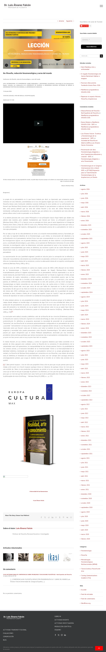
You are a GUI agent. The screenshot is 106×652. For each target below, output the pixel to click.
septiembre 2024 (86, 292)
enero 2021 (85, 489)
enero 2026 (85, 221)
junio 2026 (84, 198)
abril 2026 (84, 207)
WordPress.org (85, 603)
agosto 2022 (85, 404)
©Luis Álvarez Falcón (38, 500)
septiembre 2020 (86, 507)
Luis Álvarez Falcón (24, 528)
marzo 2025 (85, 265)
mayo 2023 (84, 364)
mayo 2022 (84, 418)
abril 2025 (84, 261)
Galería (23, 560)
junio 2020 (84, 521)
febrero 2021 (85, 485)
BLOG (5, 640)
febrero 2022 (85, 431)
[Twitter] (58, 635)
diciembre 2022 (86, 386)
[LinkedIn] (65, 635)
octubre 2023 (85, 342)
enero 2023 (85, 382)
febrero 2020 (85, 539)
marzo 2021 (85, 480)
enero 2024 (85, 328)
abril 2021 (84, 476)
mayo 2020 (84, 525)
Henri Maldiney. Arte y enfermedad (8, 559)
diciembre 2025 (86, 225)
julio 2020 (84, 516)
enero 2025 (85, 274)
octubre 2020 (85, 503)
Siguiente (69, 21)
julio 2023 (84, 355)
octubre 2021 (85, 449)
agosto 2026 (85, 189)
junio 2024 (84, 306)
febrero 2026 (85, 216)
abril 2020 (84, 530)
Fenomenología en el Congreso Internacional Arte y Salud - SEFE (91, 168)
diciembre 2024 (86, 279)
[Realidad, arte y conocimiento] (38, 409)
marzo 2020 (85, 534)
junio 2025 (84, 252)
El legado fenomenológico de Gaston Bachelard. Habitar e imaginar (23, 557)
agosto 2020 (85, 512)
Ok (99, 648)
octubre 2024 (85, 288)
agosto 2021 (85, 458)
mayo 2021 (84, 472)
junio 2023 (84, 360)
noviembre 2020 (86, 498)
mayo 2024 (84, 310)
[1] (4, 365)
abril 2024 (84, 315)
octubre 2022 (85, 395)
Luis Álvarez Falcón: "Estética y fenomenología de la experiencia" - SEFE (91, 136)
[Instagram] (62, 635)
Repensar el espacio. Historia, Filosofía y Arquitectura (68, 558)
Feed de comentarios (88, 599)
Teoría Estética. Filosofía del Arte (90, 570)
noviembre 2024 (86, 283)
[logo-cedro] (15, 476)
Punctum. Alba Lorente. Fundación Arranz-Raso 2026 (38, 557)
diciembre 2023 (86, 333)
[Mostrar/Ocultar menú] (101, 6)
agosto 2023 (85, 351)
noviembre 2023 (86, 337)
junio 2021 (84, 467)
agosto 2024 (85, 297)
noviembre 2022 (86, 391)
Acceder (84, 590)
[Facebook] (55, 635)
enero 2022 (85, 436)
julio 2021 (84, 463)
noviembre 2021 (86, 445)
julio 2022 (84, 409)
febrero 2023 (85, 377)
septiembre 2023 (86, 346)
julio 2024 (84, 301)
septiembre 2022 (86, 400)
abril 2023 (84, 368)
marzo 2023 (85, 373)
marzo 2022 (85, 427)
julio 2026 (84, 194)
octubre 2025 (85, 234)
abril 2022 (84, 422)
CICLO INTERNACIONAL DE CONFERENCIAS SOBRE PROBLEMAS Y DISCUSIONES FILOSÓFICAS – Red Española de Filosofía (37, 574)
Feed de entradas (87, 594)
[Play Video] (38, 123)
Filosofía (84, 555)
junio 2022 (84, 413)
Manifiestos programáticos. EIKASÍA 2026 (53, 559)
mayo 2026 (84, 203)
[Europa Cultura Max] (29, 382)
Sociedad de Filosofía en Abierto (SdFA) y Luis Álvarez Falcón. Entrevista (90, 143)
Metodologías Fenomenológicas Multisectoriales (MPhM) (89, 562)
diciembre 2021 (86, 440)
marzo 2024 (85, 319)
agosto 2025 (85, 243)
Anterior (61, 21)
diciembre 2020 (86, 494)
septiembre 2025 (86, 238)
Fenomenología (86, 551)
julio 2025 (84, 247)
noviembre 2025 (86, 229)
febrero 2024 (85, 324)
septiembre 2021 (86, 454)
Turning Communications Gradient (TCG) (89, 577)
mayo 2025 (84, 256)
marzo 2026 (85, 212)
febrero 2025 (85, 270)
